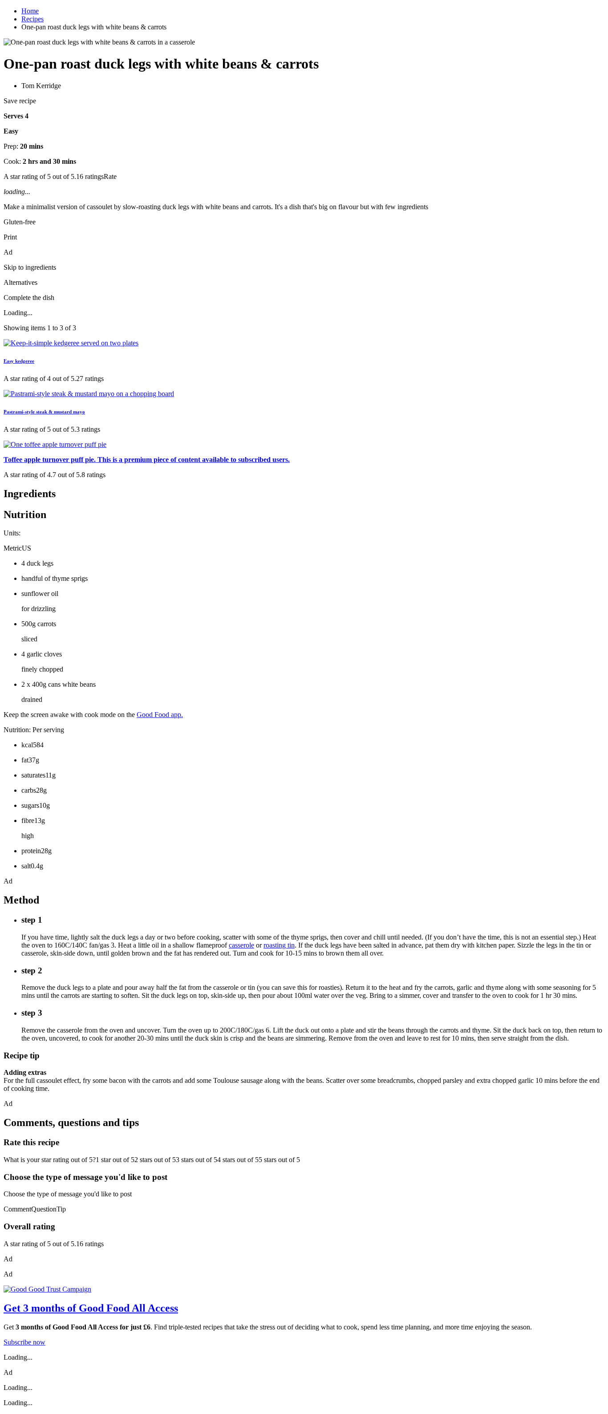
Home (30, 11)
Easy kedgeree (19, 361)
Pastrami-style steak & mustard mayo (44, 411)
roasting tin (279, 945)
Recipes (32, 19)
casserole (241, 945)
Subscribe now (24, 1342)
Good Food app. (160, 714)
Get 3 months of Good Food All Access (91, 1308)
